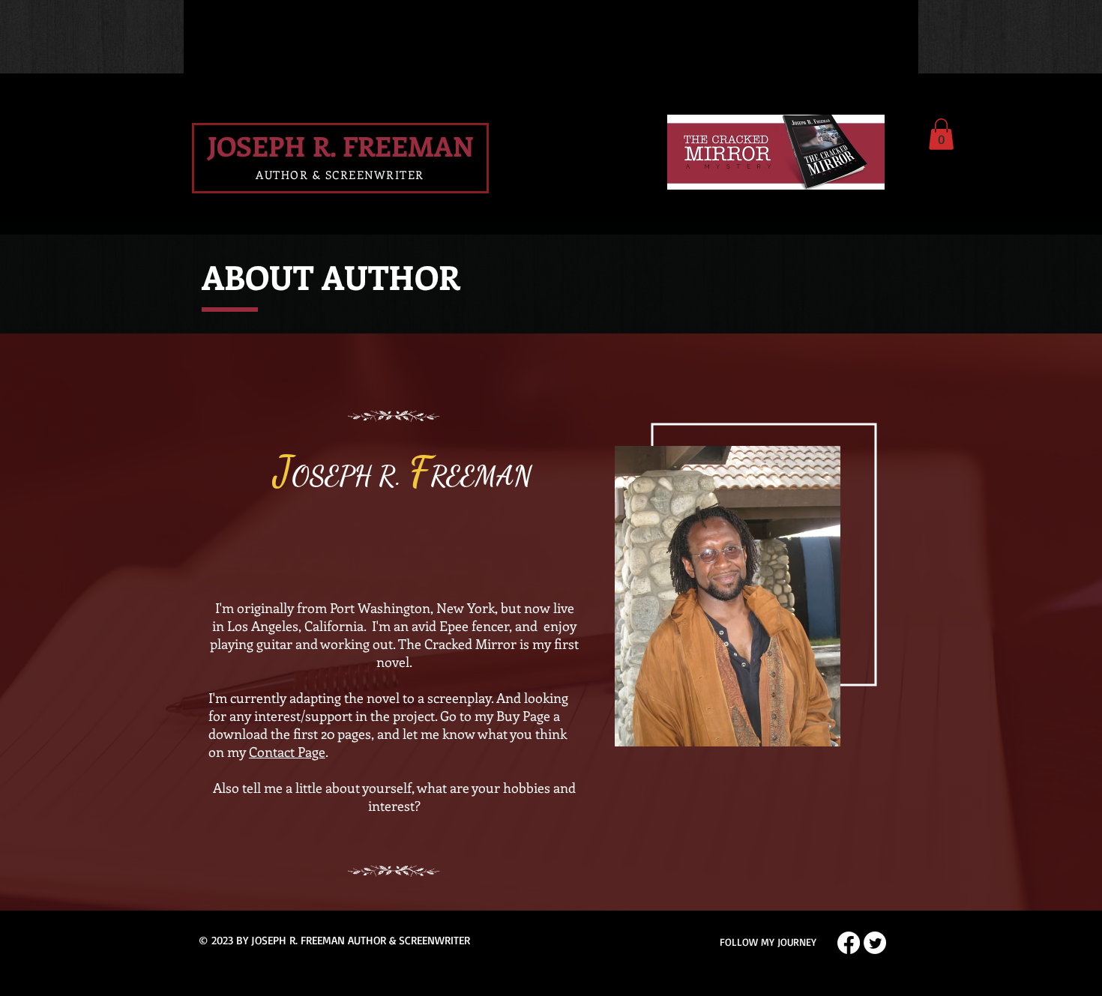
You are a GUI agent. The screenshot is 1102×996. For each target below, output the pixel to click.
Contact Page (287, 752)
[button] (941, 134)
